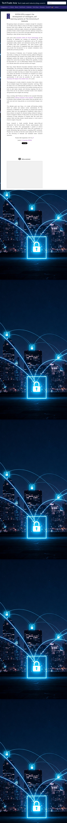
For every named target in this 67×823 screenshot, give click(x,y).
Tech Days (36, 7)
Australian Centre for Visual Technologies (27, 37)
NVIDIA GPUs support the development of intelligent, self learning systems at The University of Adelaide (24, 17)
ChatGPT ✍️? (50, 7)
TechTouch (22, 7)
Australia (25, 140)
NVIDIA (30, 140)
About (16, 7)
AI (22, 140)
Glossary (42, 7)
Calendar (29, 7)
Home (12, 7)
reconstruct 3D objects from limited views (18, 79)
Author (56, 7)
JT (33, 138)
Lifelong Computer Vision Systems (24, 97)
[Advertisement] (52, 41)
